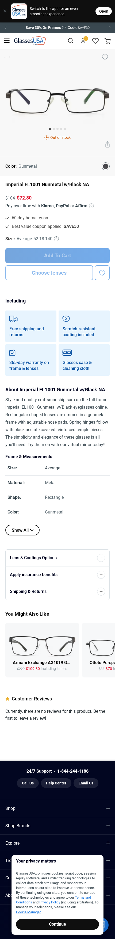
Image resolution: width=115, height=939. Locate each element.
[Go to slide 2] (54, 129)
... (5, 57)
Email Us (86, 783)
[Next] (109, 27)
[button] (57, 27)
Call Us (28, 783)
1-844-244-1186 (73, 771)
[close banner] (3, 11)
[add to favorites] (102, 272)
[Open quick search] (70, 41)
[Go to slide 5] (65, 129)
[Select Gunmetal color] (106, 166)
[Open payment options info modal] (90, 206)
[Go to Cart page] (108, 41)
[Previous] (5, 27)
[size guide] (56, 238)
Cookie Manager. (28, 912)
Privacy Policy (49, 902)
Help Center (56, 783)
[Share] (107, 145)
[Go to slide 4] (61, 129)
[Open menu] (7, 41)
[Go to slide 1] (50, 129)
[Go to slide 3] (57, 129)
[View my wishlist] (95, 41)
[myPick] (105, 57)
